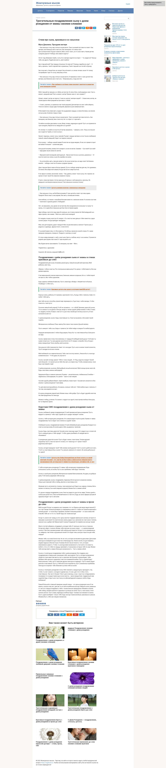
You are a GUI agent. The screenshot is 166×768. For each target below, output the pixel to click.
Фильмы (70, 11)
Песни (88, 11)
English (128, 4)
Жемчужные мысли (48, 3)
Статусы (111, 11)
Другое (120, 11)
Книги (96, 11)
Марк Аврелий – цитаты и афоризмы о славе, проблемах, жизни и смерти (120, 60)
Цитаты (40, 11)
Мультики (80, 11)
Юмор (103, 11)
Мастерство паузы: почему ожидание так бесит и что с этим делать (121, 37)
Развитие (61, 11)
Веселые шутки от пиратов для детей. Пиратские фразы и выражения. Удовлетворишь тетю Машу (119, 27)
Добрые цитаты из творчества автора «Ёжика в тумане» (118, 77)
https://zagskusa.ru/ (47, 763)
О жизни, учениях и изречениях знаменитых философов (114, 52)
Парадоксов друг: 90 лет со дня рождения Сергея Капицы (114, 45)
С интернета (50, 11)
